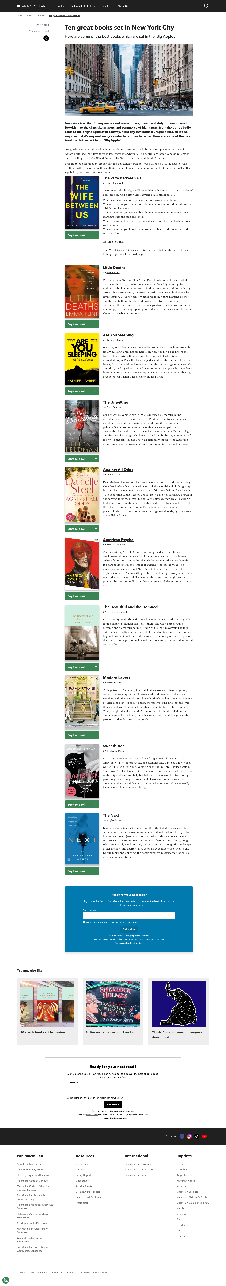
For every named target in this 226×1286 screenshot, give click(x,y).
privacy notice (108, 939)
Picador (180, 1224)
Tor (178, 1230)
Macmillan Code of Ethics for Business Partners (33, 1188)
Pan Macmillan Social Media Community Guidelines (32, 1249)
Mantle (180, 1208)
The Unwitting (115, 402)
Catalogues (82, 1180)
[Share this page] (46, 38)
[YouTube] (204, 1136)
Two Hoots (182, 1236)
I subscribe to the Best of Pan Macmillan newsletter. (112, 922)
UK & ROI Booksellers (88, 1191)
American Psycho (118, 539)
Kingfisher (182, 1175)
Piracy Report (83, 1175)
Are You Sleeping (118, 335)
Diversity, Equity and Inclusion (33, 1175)
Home (19, 15)
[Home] (31, 6)
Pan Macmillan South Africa (140, 1169)
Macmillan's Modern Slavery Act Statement (35, 1206)
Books (60, 6)
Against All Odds (118, 469)
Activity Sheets (84, 1186)
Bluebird (181, 1163)
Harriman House (185, 1180)
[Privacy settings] (5, 1280)
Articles (106, 6)
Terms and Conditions (64, 1272)
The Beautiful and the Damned (130, 607)
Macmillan (182, 1186)
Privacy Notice (39, 1272)
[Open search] (206, 6)
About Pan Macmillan (29, 1163)
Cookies (21, 1272)
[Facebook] (182, 1136)
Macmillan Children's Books (191, 1197)
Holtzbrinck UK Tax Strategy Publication (32, 1215)
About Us (123, 6)
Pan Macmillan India (136, 1175)
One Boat (181, 1213)
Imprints (184, 1156)
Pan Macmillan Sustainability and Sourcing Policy (35, 1197)
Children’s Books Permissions (33, 1223)
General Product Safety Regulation (30, 1239)
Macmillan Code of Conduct (32, 1180)
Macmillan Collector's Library (192, 1202)
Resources (85, 1156)
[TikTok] (196, 1136)
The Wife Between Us (122, 178)
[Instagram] (189, 1136)
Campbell (181, 1169)
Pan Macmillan (30, 1156)
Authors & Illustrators (83, 6)
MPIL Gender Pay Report (30, 1169)
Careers (80, 1169)
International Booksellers (89, 1197)
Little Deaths (114, 267)
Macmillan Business (187, 1191)
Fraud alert (82, 1202)
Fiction (41, 15)
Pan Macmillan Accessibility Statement (32, 1230)
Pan (178, 1219)
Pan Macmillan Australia (138, 1163)
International (136, 1156)
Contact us (82, 1163)
